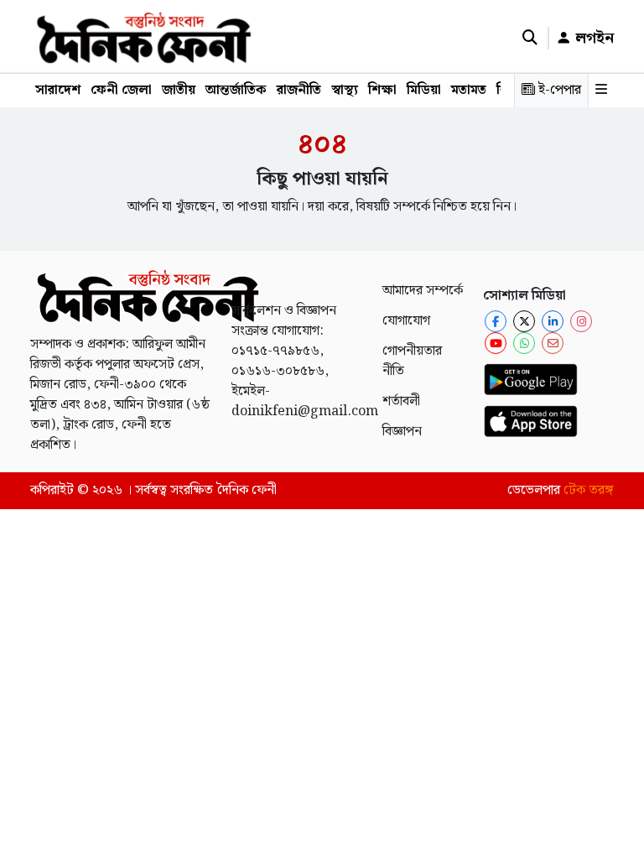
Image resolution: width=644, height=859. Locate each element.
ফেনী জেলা (121, 90)
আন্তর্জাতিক (236, 90)
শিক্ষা (382, 90)
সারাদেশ (57, 90)
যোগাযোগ (406, 320)
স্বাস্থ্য (344, 90)
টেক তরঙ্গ (589, 490)
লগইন (592, 38)
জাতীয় (178, 90)
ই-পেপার (558, 90)
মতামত (468, 90)
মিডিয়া (424, 90)
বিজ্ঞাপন (402, 431)
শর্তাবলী (401, 401)
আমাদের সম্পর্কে (422, 290)
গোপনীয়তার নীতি (412, 361)
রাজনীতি (299, 90)
